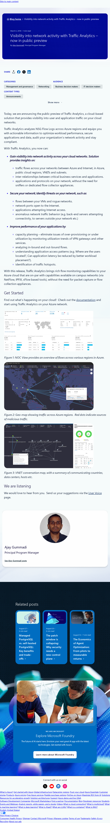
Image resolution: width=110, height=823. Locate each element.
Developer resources (92, 801)
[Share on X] (24, 72)
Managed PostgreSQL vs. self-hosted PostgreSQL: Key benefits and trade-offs (27, 647)
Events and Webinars (9, 804)
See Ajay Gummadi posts (16, 561)
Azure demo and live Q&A (69, 798)
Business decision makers (66, 86)
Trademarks (85, 818)
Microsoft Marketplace (41, 801)
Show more (53, 102)
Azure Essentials (92, 792)
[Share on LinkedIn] (29, 72)
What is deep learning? (28, 807)
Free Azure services (35, 795)
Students (105, 801)
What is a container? (76, 807)
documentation (86, 300)
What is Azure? (6, 792)
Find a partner (57, 801)
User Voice (95, 493)
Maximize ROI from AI (91, 795)
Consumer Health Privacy (11, 818)
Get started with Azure (23, 792)
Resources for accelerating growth (15, 798)
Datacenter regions (61, 792)
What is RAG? (92, 807)
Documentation (71, 801)
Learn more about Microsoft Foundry (55, 754)
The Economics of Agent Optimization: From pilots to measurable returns (82, 649)
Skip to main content (9, 1)
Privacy (50, 818)
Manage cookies (61, 818)
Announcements (13, 96)
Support (54, 798)
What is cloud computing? (74, 804)
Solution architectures (40, 798)
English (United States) (10, 810)
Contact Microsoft (39, 818)
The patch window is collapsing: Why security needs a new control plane (53, 647)
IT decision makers (92, 86)
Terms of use (74, 818)
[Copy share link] (13, 72)
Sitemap (26, 818)
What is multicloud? (95, 804)
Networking (44, 86)
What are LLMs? (59, 807)
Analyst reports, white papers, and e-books (37, 804)
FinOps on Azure (74, 795)
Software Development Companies (15, 801)
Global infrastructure (43, 792)
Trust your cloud (77, 792)
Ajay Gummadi (18, 45)
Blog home (15, 19)
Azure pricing (20, 795)
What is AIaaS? (45, 807)
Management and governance (19, 86)
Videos (60, 804)
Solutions (106, 795)
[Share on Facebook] (18, 72)
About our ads (15, 821)
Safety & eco (96, 818)
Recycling (4, 821)
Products (10, 795)
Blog (80, 801)
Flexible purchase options (55, 795)
